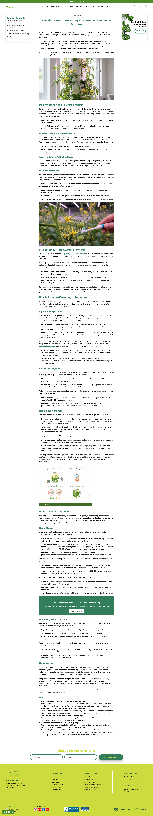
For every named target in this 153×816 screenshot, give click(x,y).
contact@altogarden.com (132, 780)
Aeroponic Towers (90, 782)
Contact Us (56, 782)
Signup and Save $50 (76, 412)
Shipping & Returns (58, 785)
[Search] (135, 6)
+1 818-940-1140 (129, 776)
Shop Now (140, 31)
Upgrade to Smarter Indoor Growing (18, 34)
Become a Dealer (90, 790)
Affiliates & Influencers (91, 787)
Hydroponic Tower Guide (56, 6)
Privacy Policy (56, 790)
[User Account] (140, 6)
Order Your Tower (76, 611)
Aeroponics (90, 6)
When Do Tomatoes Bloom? (15, 30)
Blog (108, 6)
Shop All (40, 6)
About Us (55, 779)
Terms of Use (56, 787)
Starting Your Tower (76, 6)
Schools (101, 6)
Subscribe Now (110, 757)
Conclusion (10, 37)
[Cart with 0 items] (146, 6)
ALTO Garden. (15, 807)
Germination (88, 779)
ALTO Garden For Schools (92, 785)
